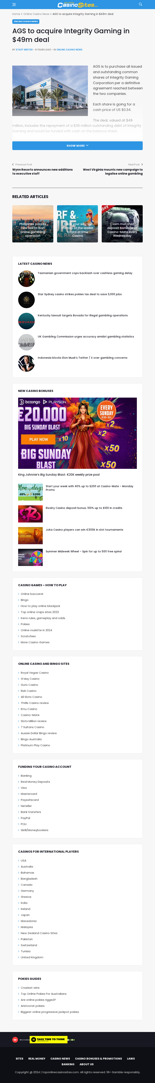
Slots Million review (33, 721)
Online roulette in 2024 (36, 630)
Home (16, 14)
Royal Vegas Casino (35, 673)
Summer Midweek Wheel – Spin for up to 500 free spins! (84, 551)
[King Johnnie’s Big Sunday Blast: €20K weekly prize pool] (77, 433)
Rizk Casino (28, 691)
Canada (26, 885)
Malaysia (27, 927)
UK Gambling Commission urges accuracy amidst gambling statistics (86, 336)
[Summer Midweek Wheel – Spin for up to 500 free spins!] (30, 557)
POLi (23, 824)
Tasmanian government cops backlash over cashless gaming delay (85, 273)
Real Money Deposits (35, 782)
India (24, 903)
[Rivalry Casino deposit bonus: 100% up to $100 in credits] (30, 514)
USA (23, 860)
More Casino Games (35, 642)
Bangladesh (29, 879)
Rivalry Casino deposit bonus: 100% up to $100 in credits (84, 508)
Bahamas (27, 873)
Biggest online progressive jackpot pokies (50, 1012)
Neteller (26, 806)
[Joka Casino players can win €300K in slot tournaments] (30, 535)
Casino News (60, 1059)
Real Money (36, 1059)
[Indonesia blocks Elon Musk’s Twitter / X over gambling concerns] (26, 363)
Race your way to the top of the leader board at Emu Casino (77, 230)
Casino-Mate (30, 715)
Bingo (25, 600)
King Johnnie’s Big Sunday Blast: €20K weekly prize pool (59, 475)
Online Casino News (36, 14)
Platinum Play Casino (35, 745)
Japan (25, 915)
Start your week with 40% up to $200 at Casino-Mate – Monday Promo (89, 488)
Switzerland (29, 945)
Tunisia (25, 951)
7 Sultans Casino (32, 727)
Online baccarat (32, 594)
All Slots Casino (31, 697)
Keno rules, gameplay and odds (43, 618)
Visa (24, 788)
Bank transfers (31, 812)
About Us (87, 1064)
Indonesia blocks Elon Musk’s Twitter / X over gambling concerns (82, 358)
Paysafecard (30, 800)
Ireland (25, 909)
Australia (27, 867)
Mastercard (29, 794)
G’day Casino (30, 679)
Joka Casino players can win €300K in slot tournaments (84, 530)
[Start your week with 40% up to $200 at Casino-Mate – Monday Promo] (30, 492)
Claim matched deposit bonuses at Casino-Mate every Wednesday (122, 230)
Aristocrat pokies (33, 1006)
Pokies (25, 624)
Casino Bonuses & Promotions (98, 1059)
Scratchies (28, 636)
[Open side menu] (14, 4)
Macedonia (28, 921)
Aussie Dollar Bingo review (39, 733)
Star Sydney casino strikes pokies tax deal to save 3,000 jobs (80, 294)
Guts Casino (29, 685)
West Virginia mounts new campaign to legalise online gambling (113, 172)
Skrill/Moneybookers (34, 830)
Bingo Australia (31, 739)
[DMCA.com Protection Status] (71, 1039)
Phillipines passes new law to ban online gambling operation (32, 230)
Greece (26, 897)
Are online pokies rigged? (38, 1000)
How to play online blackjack (40, 606)
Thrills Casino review (35, 703)
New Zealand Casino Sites (39, 933)
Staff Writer (24, 49)
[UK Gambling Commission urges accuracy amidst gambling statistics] (26, 342)
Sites (19, 1059)
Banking (26, 776)
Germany (27, 891)
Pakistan (27, 939)
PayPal (25, 818)
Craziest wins (30, 988)
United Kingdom (32, 957)
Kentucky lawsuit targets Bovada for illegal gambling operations (83, 315)
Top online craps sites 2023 (40, 612)
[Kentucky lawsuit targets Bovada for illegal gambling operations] (26, 321)
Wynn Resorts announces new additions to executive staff (42, 172)
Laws (131, 1059)
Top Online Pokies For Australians (44, 994)
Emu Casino (29, 709)
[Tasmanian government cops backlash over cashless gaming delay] (26, 278)
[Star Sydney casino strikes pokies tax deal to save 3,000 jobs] (26, 300)
